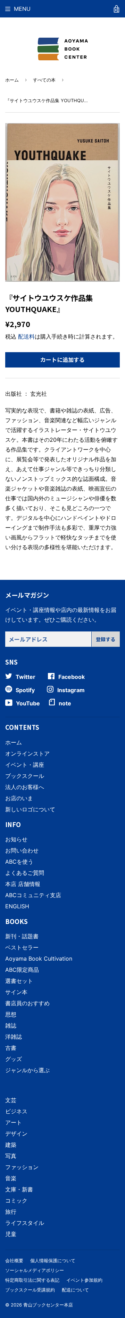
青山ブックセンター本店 (48, 1305)
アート (13, 1122)
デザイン (16, 1133)
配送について (75, 1290)
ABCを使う (19, 861)
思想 (10, 1014)
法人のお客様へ (24, 786)
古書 (10, 1047)
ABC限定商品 (22, 969)
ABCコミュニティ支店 (33, 895)
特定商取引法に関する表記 (32, 1280)
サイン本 (16, 991)
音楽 (10, 1178)
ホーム (12, 80)
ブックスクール (24, 775)
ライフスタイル (24, 1222)
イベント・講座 (24, 764)
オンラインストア (27, 753)
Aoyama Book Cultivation (38, 958)
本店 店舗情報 (22, 883)
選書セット (19, 980)
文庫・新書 (19, 1189)
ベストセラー (22, 947)
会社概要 (14, 1260)
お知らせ (16, 839)
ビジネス (16, 1111)
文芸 (10, 1100)
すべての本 (44, 80)
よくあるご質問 (24, 872)
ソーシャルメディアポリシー (34, 1270)
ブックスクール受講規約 (30, 1290)
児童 (10, 1233)
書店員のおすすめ (27, 1003)
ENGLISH (17, 906)
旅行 (10, 1211)
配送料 (26, 336)
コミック (16, 1200)
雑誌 (10, 1025)
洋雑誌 (13, 1036)
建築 (10, 1144)
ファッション (22, 1167)
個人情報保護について (52, 1260)
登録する (105, 639)
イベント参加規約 (84, 1280)
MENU (22, 8)
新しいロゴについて (30, 809)
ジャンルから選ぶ (27, 1070)
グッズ (13, 1058)
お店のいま (19, 798)
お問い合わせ (22, 850)
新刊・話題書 (22, 936)
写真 (10, 1155)
